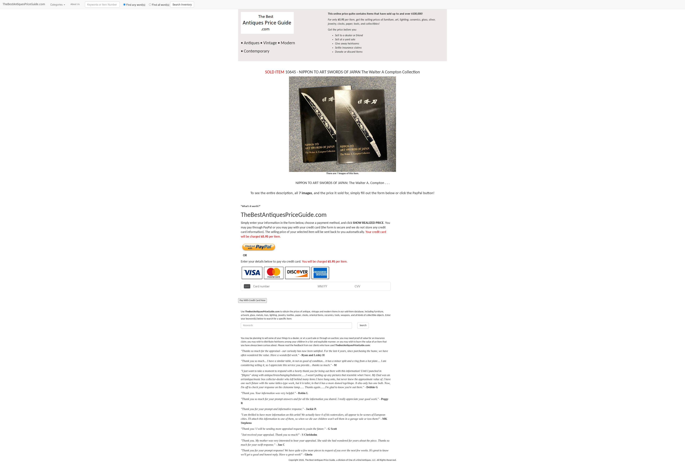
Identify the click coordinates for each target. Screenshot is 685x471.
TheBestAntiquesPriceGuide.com (24, 4)
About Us (75, 4)
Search (363, 325)
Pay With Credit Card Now (252, 300)
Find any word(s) (135, 4)
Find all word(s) (160, 4)
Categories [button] (56, 4)
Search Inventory (182, 4)
